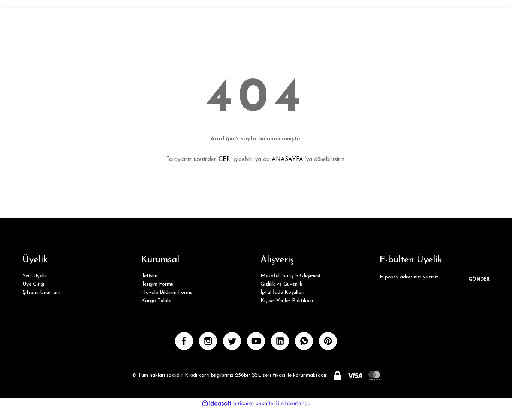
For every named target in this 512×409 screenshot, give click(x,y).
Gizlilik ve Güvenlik (281, 284)
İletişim (149, 276)
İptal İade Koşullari (282, 292)
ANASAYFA (287, 159)
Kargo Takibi (156, 301)
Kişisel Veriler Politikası (286, 301)
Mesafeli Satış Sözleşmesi (290, 276)
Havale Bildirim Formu (167, 292)
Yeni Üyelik (34, 276)
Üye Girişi (33, 284)
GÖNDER (479, 279)
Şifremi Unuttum (41, 292)
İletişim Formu (157, 284)
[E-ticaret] (255, 403)
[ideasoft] (217, 403)
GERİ (225, 159)
